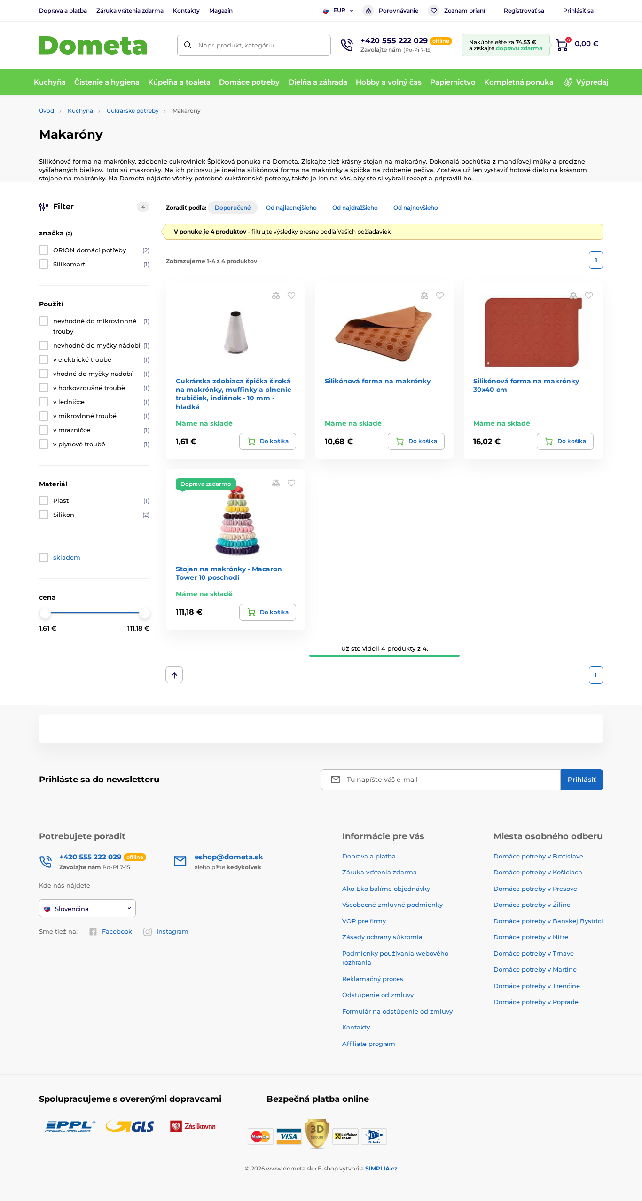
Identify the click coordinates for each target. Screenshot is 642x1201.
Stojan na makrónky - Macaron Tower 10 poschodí (229, 573)
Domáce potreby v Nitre (530, 937)
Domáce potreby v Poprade (536, 1002)
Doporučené (233, 207)
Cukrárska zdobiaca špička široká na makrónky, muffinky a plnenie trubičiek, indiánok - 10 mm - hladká (233, 394)
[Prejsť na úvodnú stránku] (93, 45)
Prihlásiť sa (578, 10)
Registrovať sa (524, 10)
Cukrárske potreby (133, 110)
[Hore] (174, 675)
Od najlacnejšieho (291, 207)
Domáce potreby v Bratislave (538, 856)
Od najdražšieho (355, 207)
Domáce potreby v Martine (535, 969)
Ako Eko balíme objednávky (386, 888)
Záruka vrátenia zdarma (130, 10)
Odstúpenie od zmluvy (378, 994)
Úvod (46, 110)
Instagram (172, 931)
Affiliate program (368, 1043)
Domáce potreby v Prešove (535, 888)
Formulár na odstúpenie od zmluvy (397, 1011)
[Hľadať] (187, 45)
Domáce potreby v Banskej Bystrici (548, 921)
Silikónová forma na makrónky (378, 381)
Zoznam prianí (464, 10)
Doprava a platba (63, 10)
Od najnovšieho (415, 207)
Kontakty (186, 10)
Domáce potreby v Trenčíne (536, 986)
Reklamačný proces (372, 979)
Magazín (221, 10)
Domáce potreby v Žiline (532, 904)
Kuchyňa (80, 110)
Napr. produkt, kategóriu (236, 45)
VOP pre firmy (364, 921)
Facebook (117, 931)
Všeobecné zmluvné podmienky (392, 904)
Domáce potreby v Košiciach (537, 872)
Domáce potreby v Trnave (533, 953)
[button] (291, 294)
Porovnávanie (398, 10)
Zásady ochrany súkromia (382, 937)
